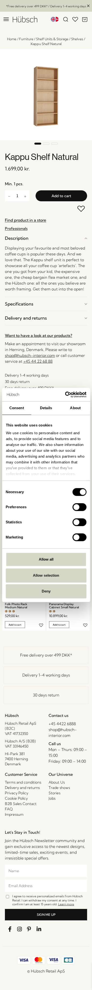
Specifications (19, 304)
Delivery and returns (26, 318)
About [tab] (75, 408)
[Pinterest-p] (29, 929)
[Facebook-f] (10, 929)
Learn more (66, 904)
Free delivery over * (46, 655)
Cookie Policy (16, 798)
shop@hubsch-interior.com (30, 355)
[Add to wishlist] (81, 209)
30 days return (46, 695)
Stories (54, 793)
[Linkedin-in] (39, 929)
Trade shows (59, 787)
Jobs (52, 798)
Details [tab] (46, 408)
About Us (57, 782)
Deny (46, 591)
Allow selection (46, 575)
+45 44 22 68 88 (38, 361)
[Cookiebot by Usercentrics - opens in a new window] (65, 394)
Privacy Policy (16, 793)
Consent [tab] (16, 408)
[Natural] (6, 611)
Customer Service (21, 774)
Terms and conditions (23, 782)
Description (16, 238)
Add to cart (61, 196)
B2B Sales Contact (21, 803)
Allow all (46, 559)
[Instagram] (20, 929)
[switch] (79, 507)
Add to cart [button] (15, 624)
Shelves (77, 39)
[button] (37, 144)
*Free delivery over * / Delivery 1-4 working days (46, 6)
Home (11, 39)
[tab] (46, 238)
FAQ (9, 809)
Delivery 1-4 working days (46, 675)
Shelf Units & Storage (52, 39)
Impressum (14, 814)
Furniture (26, 39)
